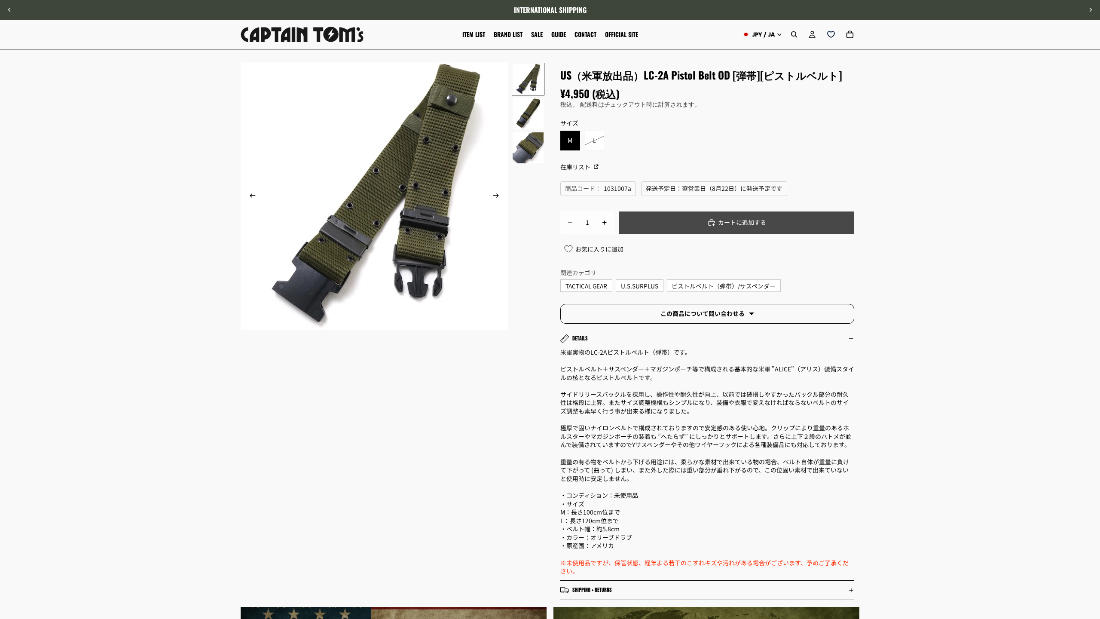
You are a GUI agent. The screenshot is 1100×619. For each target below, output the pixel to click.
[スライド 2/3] (528, 113)
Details (580, 338)
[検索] (794, 34)
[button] (1089, 546)
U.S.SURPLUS (639, 286)
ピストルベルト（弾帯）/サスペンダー (724, 286)
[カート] (849, 34)
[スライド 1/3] (528, 79)
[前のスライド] (9, 9)
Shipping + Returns (592, 590)
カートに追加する (742, 222)
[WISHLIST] (831, 34)
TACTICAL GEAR (586, 286)
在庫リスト (576, 166)
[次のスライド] (1090, 9)
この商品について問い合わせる (702, 313)
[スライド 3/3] (528, 147)
